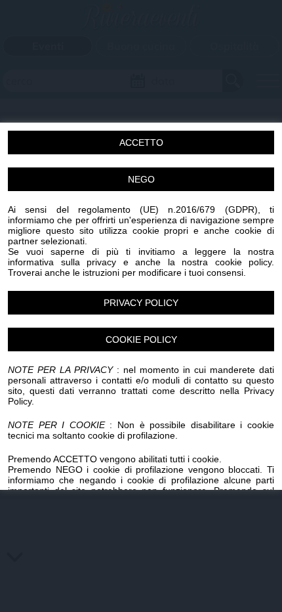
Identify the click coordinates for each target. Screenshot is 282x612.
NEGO (141, 179)
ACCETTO (141, 142)
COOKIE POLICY (141, 339)
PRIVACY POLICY (141, 302)
